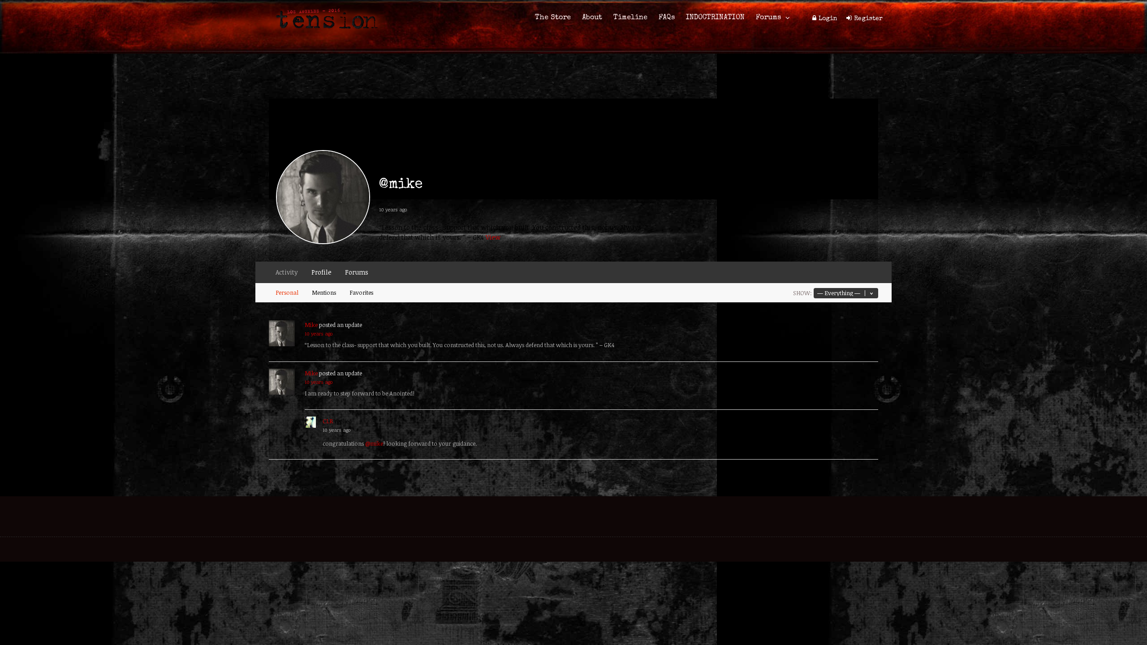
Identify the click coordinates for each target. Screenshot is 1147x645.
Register (868, 19)
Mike (311, 325)
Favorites (361, 292)
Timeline (630, 18)
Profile (321, 272)
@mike (374, 443)
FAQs (667, 18)
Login (828, 19)
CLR (328, 421)
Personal (287, 292)
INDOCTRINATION (715, 18)
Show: (802, 293)
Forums (768, 18)
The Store (553, 18)
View (493, 237)
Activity (287, 272)
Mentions (324, 292)
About (592, 18)
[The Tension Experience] (323, 34)
